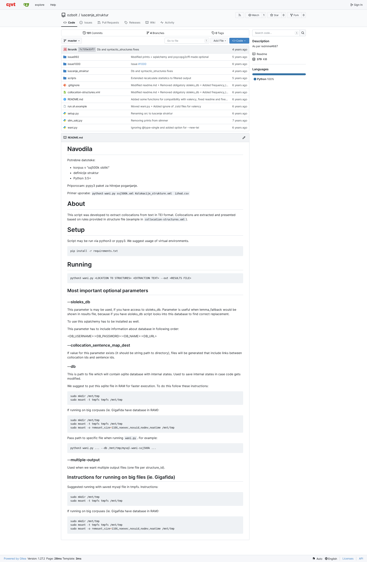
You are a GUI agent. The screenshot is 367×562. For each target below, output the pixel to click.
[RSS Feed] (239, 15)
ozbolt (72, 15)
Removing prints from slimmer (149, 120)
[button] (253, 15)
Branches (157, 33)
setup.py (73, 113)
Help (53, 4)
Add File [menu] (219, 40)
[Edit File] (244, 137)
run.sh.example (77, 106)
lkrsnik (72, 49)
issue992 (73, 56)
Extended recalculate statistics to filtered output (161, 78)
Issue (134, 63)
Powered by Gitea (15, 558)
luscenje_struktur (95, 15)
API (361, 558)
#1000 (142, 63)
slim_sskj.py (75, 120)
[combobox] (187, 41)
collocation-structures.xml (84, 92)
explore (39, 4)
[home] (11, 5)
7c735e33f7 (87, 49)
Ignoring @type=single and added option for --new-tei (165, 127)
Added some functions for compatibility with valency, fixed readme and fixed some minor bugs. (190, 99)
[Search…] (303, 33)
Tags (219, 33)
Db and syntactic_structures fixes (118, 49)
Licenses (348, 558)
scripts (72, 78)
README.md (75, 99)
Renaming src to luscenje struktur (152, 113)
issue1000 (74, 63)
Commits (95, 33)
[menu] (317, 558)
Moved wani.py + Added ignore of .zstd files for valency (166, 106)
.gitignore (74, 85)
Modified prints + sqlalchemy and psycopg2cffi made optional (170, 56)
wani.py (72, 127)
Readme (262, 54)
